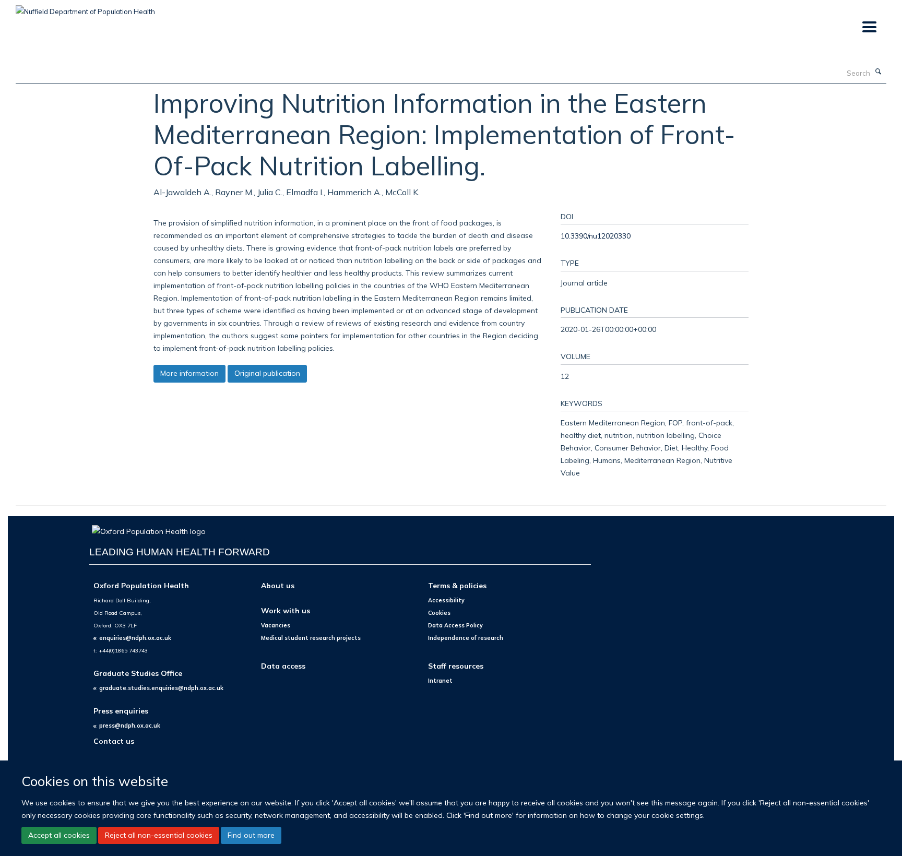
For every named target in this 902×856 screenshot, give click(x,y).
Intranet (440, 680)
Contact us (113, 740)
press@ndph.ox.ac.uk (129, 725)
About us (277, 585)
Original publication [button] (267, 373)
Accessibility (446, 600)
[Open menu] (868, 27)
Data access (283, 665)
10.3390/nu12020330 (596, 235)
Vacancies (275, 625)
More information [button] (189, 373)
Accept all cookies (59, 835)
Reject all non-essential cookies (158, 835)
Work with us (285, 610)
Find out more (251, 835)
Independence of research (465, 637)
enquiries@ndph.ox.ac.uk (135, 637)
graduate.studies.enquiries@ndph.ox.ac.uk (161, 688)
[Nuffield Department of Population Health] (85, 8)
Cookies (439, 612)
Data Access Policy (455, 625)
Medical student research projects (311, 637)
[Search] (878, 72)
